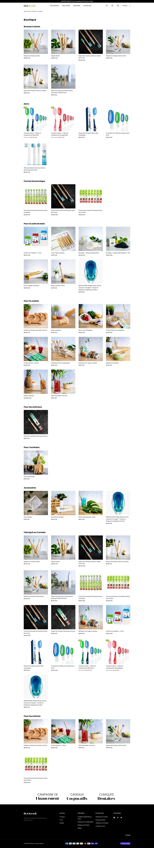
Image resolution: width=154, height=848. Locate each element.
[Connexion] (112, 6)
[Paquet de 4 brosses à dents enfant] (118, 42)
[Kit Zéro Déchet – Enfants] (36, 349)
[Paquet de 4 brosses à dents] (36, 42)
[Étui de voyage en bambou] (36, 271)
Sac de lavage (28, 517)
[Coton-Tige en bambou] (63, 239)
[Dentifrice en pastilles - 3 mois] (36, 239)
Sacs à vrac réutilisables (85, 330)
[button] (107, 6)
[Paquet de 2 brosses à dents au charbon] (36, 76)
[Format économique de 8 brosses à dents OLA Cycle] (63, 196)
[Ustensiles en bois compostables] (63, 349)
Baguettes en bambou (112, 363)
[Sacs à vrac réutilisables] (91, 316)
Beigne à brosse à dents (58, 285)
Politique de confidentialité (85, 822)
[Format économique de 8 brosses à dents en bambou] (36, 196)
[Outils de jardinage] (36, 462)
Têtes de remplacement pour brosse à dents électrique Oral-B (34, 169)
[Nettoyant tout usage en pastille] (91, 349)
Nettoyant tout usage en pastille (88, 363)
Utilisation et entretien (102, 823)
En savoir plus (87, 5)
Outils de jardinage (29, 476)
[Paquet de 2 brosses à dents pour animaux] (36, 422)
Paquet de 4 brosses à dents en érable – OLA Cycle (90, 57)
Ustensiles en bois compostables (60, 363)
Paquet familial (55, 56)
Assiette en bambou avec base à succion (35, 330)
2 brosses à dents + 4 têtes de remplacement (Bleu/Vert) (32, 134)
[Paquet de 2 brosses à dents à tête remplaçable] (91, 119)
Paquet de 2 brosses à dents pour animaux (36, 436)
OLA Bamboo (30, 843)
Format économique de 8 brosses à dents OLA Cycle (63, 211)
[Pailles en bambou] (36, 382)
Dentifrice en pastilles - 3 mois (32, 253)
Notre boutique (54, 5)
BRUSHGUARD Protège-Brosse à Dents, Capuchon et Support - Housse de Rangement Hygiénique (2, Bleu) (90, 287)
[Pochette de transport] (63, 503)
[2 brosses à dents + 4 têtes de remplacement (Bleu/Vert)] (36, 119)
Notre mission (66, 5)
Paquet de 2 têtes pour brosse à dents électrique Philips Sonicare (62, 91)
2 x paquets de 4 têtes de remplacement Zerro (117, 134)
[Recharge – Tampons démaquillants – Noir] (118, 239)
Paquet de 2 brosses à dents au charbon (35, 90)
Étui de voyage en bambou (31, 285)
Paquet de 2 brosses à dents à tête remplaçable (88, 134)
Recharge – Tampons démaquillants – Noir (118, 253)
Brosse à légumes (56, 330)
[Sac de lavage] (36, 503)
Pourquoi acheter (100, 820)
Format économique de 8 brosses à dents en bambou (35, 211)
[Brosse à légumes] (63, 316)
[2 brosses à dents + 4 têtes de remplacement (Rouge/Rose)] (63, 119)
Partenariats (76, 5)
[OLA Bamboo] (29, 6)
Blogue (80, 828)
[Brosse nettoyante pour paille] (91, 503)
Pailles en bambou (29, 395)
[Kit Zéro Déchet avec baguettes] (118, 316)
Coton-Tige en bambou (58, 253)
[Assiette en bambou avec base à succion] (36, 316)
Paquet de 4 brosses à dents (32, 56)
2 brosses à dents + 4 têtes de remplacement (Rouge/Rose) (59, 134)
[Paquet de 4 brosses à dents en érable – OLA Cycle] (91, 42)
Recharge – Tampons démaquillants (89, 253)
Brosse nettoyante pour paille (87, 517)
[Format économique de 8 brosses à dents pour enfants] (91, 196)
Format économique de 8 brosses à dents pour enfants (90, 211)
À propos (62, 817)
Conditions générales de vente (85, 818)
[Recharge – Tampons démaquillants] (91, 239)
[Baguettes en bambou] (118, 349)
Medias (62, 823)
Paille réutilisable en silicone (59, 395)
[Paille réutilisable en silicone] (63, 382)
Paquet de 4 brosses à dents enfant (116, 56)
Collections (34, 11)
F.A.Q (61, 820)
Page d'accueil (27, 11)
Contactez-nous (100, 826)
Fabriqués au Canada (101, 817)
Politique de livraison (83, 825)
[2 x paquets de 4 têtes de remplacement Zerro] (118, 119)
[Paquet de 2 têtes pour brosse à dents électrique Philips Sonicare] (63, 76)
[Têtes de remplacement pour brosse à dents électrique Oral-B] (36, 154)
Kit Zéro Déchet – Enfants (31, 363)
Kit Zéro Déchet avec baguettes (115, 330)
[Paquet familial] (63, 42)
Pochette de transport (57, 517)
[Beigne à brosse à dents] (63, 271)
